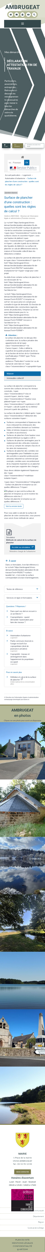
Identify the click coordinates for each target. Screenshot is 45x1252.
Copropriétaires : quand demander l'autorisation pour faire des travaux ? (21, 619)
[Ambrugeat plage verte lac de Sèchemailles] (22, 1123)
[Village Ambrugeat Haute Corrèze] (22, 779)
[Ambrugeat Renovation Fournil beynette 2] (22, 836)
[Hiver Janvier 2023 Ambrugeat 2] (22, 893)
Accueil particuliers (13, 175)
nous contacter (22, 1172)
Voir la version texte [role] (14, 506)
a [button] (22, 24)
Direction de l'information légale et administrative (22, 697)
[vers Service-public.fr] (23, 169)
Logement (27, 175)
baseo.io (26, 699)
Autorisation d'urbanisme (15, 178)
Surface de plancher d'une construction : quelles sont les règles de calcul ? (22, 181)
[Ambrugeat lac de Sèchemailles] (22, 1008)
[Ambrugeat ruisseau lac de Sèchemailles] (22, 951)
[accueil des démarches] (22, 157)
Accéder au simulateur (22, 547)
